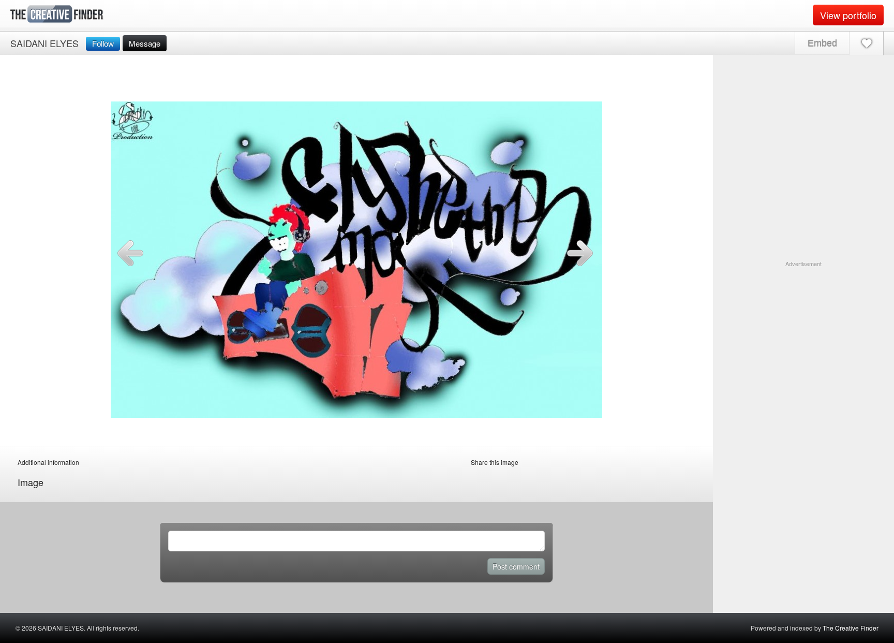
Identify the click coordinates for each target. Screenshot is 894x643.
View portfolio (848, 15)
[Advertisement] (803, 333)
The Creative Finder (850, 627)
